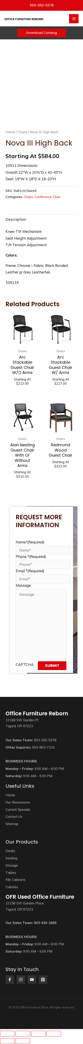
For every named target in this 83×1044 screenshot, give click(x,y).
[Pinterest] (43, 979)
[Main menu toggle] (74, 19)
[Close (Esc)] (53, 1034)
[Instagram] (21, 979)
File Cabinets (15, 880)
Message (23, 585)
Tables (11, 873)
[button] (42, 5)
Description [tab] (16, 219)
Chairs (22, 132)
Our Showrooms (18, 802)
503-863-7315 (43, 747)
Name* (30, 542)
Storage (12, 865)
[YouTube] (32, 979)
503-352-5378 (45, 740)
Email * (30, 571)
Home (10, 132)
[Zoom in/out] (7, 1034)
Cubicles (12, 887)
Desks (10, 851)
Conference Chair (47, 197)
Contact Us (14, 816)
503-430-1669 (45, 923)
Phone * (31, 556)
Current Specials (18, 809)
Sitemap (12, 824)
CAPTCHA (25, 664)
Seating (11, 858)
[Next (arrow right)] (22, 1041)
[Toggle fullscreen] (22, 1034)
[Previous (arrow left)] (7, 1041)
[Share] (38, 1034)
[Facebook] (10, 979)
